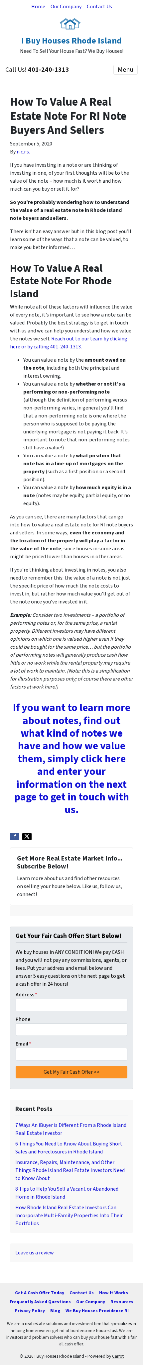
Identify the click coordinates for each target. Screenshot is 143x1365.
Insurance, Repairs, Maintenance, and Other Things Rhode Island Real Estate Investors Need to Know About (70, 1170)
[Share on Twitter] (27, 836)
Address (26, 994)
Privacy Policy (30, 1311)
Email (23, 1043)
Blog (55, 1311)
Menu (125, 69)
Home (38, 6)
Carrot (118, 1356)
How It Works (113, 1293)
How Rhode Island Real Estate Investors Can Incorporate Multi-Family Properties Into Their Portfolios (69, 1215)
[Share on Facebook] (14, 836)
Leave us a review (34, 1252)
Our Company (66, 6)
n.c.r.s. (23, 151)
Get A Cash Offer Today (39, 1293)
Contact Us (99, 6)
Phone (23, 1019)
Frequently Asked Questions (40, 1302)
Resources (121, 1302)
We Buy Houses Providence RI (97, 1311)
